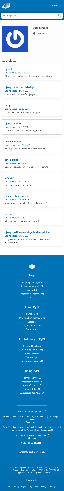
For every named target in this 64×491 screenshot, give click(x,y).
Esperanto (38, 472)
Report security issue (32, 381)
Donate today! (32, 422)
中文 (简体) (43, 470)
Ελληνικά (24, 470)
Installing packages (31, 282)
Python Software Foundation (39, 430)
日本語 (39, 467)
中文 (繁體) (54, 470)
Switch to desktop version (32, 452)
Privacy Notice (31, 389)
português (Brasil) (51, 467)
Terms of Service (31, 377)
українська (14, 470)
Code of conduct (30, 385)
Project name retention (31, 293)
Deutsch (33, 470)
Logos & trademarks (32, 325)
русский (21, 472)
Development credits (31, 361)
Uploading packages (30, 286)
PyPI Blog (30, 314)
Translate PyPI (31, 353)
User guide (31, 290)
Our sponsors (32, 329)
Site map (32, 438)
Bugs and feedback (32, 346)
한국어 (47, 472)
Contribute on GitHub (31, 349)
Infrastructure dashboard (30, 318)
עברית (30, 472)
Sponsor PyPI (32, 357)
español (23, 467)
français (31, 467)
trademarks (16, 430)
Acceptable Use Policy (30, 392)
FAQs (32, 297)
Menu (54, 5)
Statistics (32, 321)
